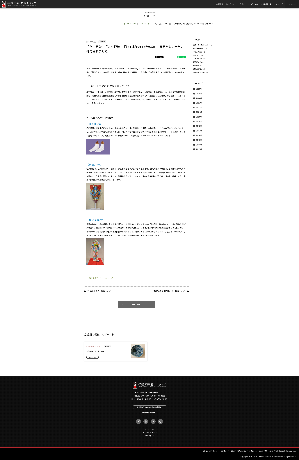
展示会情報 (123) (199, 69)
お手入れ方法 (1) (199, 52)
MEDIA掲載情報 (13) (200, 48)
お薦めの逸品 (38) (199, 59)
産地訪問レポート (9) (200, 72)
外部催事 (264, 4)
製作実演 (107, 346)
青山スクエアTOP (129, 24)
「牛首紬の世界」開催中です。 (99, 291)
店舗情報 (219, 4)
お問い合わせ (148, 436)
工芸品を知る (253, 4)
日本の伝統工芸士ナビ (149, 412)
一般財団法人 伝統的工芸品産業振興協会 (148, 407)
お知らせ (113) (198, 55)
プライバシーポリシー (149, 433)
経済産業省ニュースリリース (101, 277)
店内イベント (231, 4)
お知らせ (242, 4)
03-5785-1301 (143, 396)
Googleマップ (277, 4)
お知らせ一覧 (145, 24)
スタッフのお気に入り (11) (202, 45)
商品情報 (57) (198, 66)
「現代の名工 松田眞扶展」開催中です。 (169, 291)
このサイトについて (148, 429)
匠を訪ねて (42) (198, 62)
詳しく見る (92, 357)
